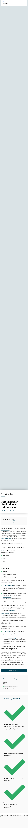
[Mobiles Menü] (24, 2)
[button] (24, 519)
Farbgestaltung (12, 638)
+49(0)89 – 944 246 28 (9, 688)
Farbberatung (6, 631)
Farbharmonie (11, 610)
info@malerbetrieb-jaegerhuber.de (11, 686)
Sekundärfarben (5, 530)
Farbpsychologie (5, 613)
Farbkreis (3, 550)
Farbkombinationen (6, 538)
